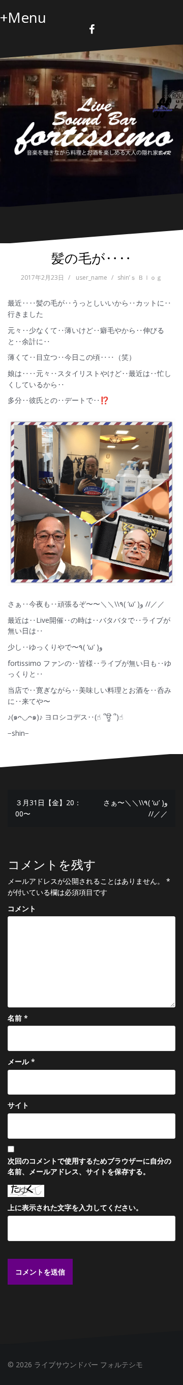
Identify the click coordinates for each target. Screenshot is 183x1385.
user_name (91, 277)
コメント (22, 908)
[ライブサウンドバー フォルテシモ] (91, 125)
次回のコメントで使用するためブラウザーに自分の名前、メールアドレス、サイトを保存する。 (89, 1166)
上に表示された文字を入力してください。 (75, 1207)
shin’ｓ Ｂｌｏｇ (139, 277)
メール (21, 1061)
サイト (18, 1105)
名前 (18, 1018)
